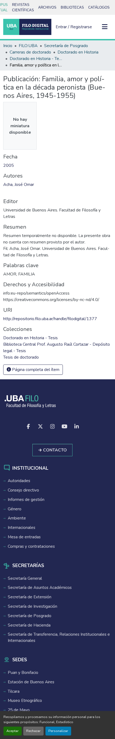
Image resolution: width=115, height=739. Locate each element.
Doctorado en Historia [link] (77, 52)
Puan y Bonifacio (23, 672)
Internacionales (21, 527)
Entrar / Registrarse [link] (74, 27)
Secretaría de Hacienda (29, 625)
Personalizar (58, 731)
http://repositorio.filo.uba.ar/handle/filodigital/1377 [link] (50, 319)
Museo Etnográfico (25, 700)
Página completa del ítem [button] (35, 370)
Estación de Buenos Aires (31, 682)
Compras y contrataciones (31, 546)
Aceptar (12, 731)
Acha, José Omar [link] (18, 185)
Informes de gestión (26, 499)
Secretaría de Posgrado (29, 615)
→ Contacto (52, 450)
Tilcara (14, 691)
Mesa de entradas (24, 537)
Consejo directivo (23, 490)
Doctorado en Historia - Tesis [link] (36, 59)
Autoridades (19, 480)
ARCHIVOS (47, 7)
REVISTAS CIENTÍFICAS (23, 7)
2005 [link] (8, 165)
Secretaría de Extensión (29, 597)
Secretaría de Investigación (32, 606)
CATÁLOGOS (99, 7)
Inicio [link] (7, 46)
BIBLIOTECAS (72, 7)
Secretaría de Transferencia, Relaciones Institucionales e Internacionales (59, 637)
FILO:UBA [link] (28, 46)
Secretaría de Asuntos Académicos (40, 587)
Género (14, 509)
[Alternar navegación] (104, 27)
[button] (27, 27)
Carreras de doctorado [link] (30, 52)
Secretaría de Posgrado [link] (66, 46)
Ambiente (17, 518)
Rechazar (33, 731)
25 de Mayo (19, 710)
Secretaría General (25, 578)
